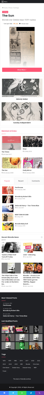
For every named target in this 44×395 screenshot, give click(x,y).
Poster (4, 371)
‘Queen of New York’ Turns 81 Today (9, 256)
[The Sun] (11, 162)
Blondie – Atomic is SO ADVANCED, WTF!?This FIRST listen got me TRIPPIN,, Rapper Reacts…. (31, 279)
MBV (35, 367)
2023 (4, 364)
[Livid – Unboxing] (32, 247)
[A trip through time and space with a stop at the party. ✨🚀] (35, 329)
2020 (32, 360)
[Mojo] (32, 141)
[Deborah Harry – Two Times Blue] (7, 208)
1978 (4, 360)
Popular (7, 181)
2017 (26, 360)
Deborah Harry (27, 367)
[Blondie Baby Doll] (7, 226)
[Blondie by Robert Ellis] (7, 199)
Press (10, 8)
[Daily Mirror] (32, 162)
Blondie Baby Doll (21, 224)
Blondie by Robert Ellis (23, 197)
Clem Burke (6, 367)
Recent (20, 181)
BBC (21, 364)
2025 (16, 364)
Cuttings (16, 8)
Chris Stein (36, 364)
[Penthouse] (7, 190)
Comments (36, 181)
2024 (10, 364)
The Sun (4, 170)
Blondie (28, 364)
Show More (21, 70)
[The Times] (11, 143)
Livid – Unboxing (29, 255)
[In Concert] (22, 329)
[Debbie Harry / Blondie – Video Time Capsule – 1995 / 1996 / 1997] (8, 329)
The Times (5, 152)
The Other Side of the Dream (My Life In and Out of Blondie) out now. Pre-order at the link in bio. (11, 279)
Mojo (25, 149)
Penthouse (19, 187)
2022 (38, 360)
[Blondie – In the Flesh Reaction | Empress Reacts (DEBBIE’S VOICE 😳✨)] (35, 345)
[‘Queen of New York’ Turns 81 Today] (11, 247)
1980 (15, 360)
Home (5, 8)
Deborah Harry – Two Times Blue (27, 206)
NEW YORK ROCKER (21, 215)
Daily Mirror (27, 170)
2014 (21, 360)
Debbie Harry (16, 367)
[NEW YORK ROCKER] (7, 217)
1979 (9, 360)
